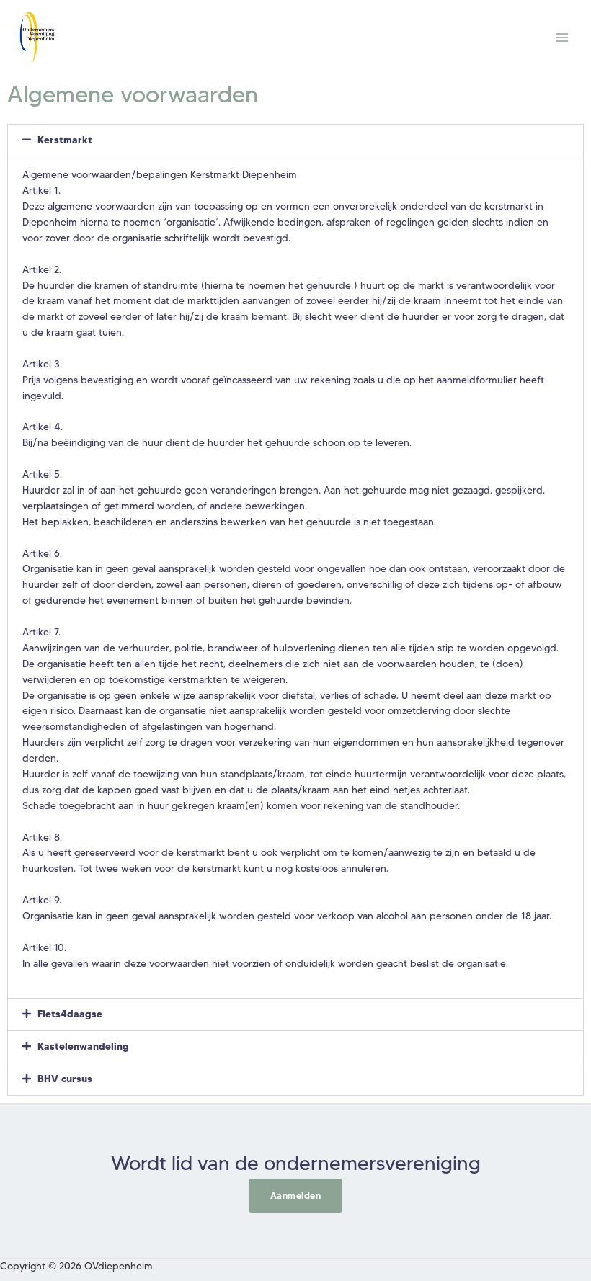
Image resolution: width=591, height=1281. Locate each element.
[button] (295, 140)
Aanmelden (295, 1195)
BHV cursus (64, 1078)
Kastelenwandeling (83, 1046)
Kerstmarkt (64, 140)
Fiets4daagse (69, 1013)
